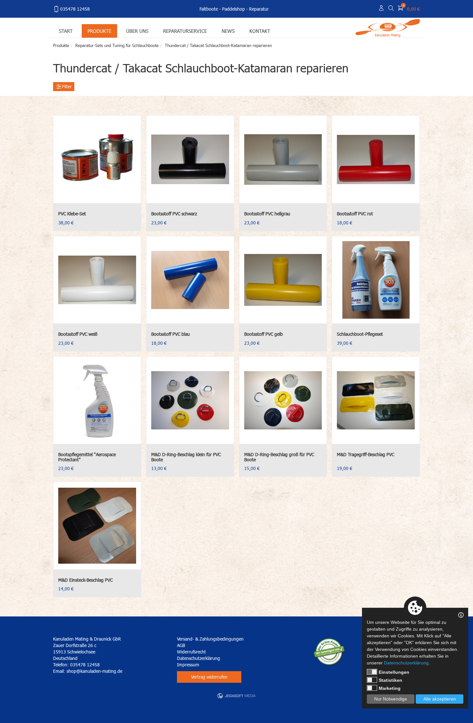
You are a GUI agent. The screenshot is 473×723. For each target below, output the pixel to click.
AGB (181, 645)
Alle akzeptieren (439, 698)
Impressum (188, 664)
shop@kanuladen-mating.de (94, 671)
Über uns (137, 31)
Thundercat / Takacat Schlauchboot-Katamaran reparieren (218, 45)
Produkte (99, 31)
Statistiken (390, 680)
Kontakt (259, 31)
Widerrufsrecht (191, 651)
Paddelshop (233, 9)
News (228, 31)
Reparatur (259, 9)
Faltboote (208, 9)
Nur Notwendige (390, 698)
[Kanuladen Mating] (388, 26)
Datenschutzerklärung (198, 658)
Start (66, 31)
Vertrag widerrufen (209, 677)
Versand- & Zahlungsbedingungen (210, 639)
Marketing (390, 688)
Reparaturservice (185, 31)
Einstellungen (394, 672)
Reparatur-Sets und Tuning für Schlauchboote (117, 45)
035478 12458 (75, 9)
